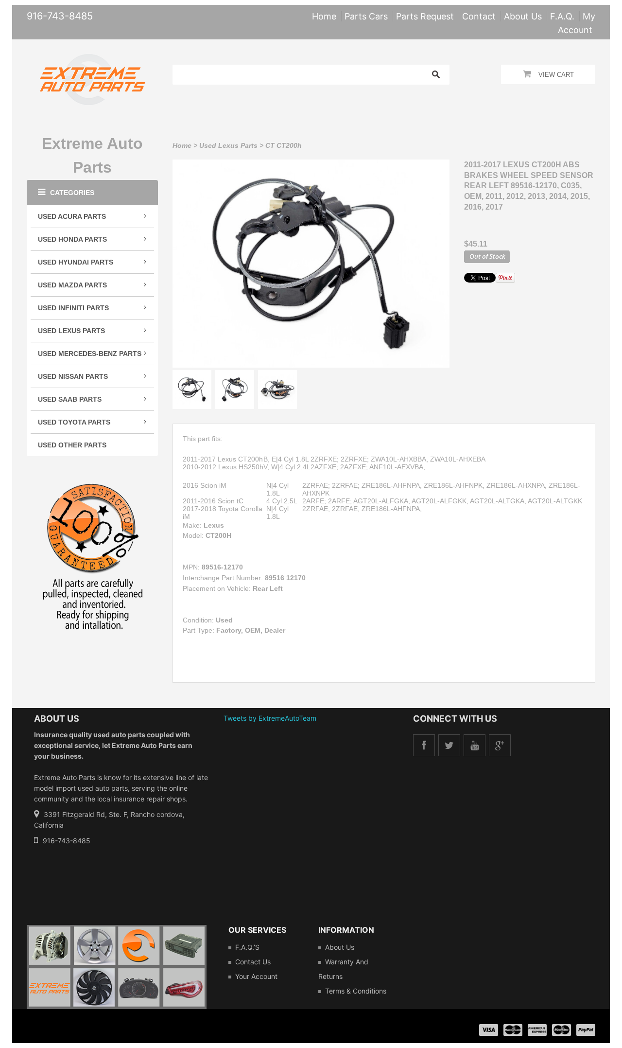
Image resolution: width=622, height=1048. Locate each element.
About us (339, 947)
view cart (556, 74)
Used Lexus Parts (228, 145)
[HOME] (92, 60)
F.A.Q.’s (247, 947)
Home (182, 145)
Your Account (256, 976)
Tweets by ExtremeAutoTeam (270, 718)
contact (479, 16)
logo (117, 967)
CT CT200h (283, 145)
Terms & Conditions (355, 991)
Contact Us (253, 962)
